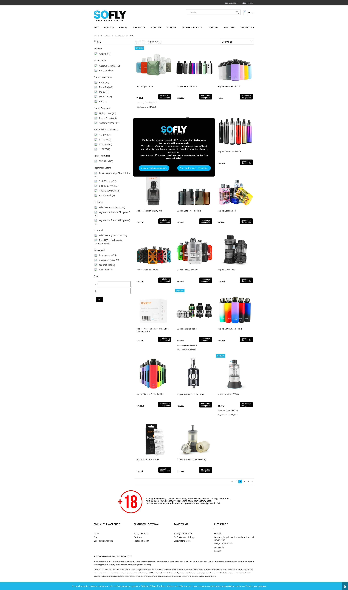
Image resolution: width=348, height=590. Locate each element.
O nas (96, 533)
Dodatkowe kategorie (103, 541)
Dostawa (138, 537)
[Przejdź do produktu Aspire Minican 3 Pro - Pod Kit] (153, 374)
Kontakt (217, 533)
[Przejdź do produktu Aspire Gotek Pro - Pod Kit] (194, 190)
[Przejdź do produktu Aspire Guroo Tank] (235, 249)
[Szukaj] (237, 12)
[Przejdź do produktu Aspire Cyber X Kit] (153, 66)
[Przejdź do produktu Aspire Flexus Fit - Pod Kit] (235, 66)
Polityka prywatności (223, 543)
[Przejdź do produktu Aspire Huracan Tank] (194, 308)
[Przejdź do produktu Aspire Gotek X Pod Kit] (194, 249)
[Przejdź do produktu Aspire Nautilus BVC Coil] (153, 439)
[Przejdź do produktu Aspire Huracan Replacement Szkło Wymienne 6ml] (153, 308)
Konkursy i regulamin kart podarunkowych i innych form (234, 538)
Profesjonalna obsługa (184, 537)
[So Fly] (110, 16)
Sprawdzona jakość (182, 541)
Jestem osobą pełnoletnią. (154, 168)
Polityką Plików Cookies (153, 586)
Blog (96, 537)
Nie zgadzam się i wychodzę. (194, 168)
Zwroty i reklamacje (183, 533)
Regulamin (219, 547)
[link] (102, 53)
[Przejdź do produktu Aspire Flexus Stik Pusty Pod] (153, 190)
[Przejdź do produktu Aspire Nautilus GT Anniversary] (194, 439)
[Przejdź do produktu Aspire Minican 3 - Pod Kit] (235, 308)
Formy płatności (141, 533)
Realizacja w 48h (141, 541)
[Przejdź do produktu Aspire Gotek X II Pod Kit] (153, 249)
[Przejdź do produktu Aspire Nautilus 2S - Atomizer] (194, 374)
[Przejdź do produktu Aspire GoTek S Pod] (235, 190)
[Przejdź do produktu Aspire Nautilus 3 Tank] (235, 374)
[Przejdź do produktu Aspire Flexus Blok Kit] (194, 66)
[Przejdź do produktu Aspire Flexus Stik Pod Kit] (235, 131)
